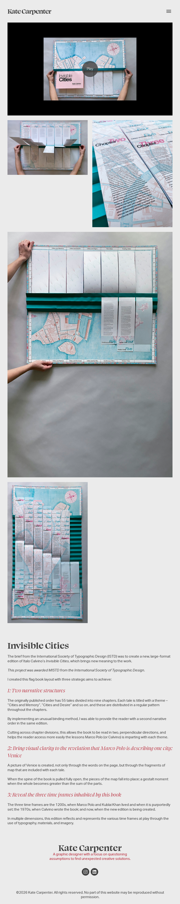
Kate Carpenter (90, 847)
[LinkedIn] (94, 872)
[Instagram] (85, 872)
